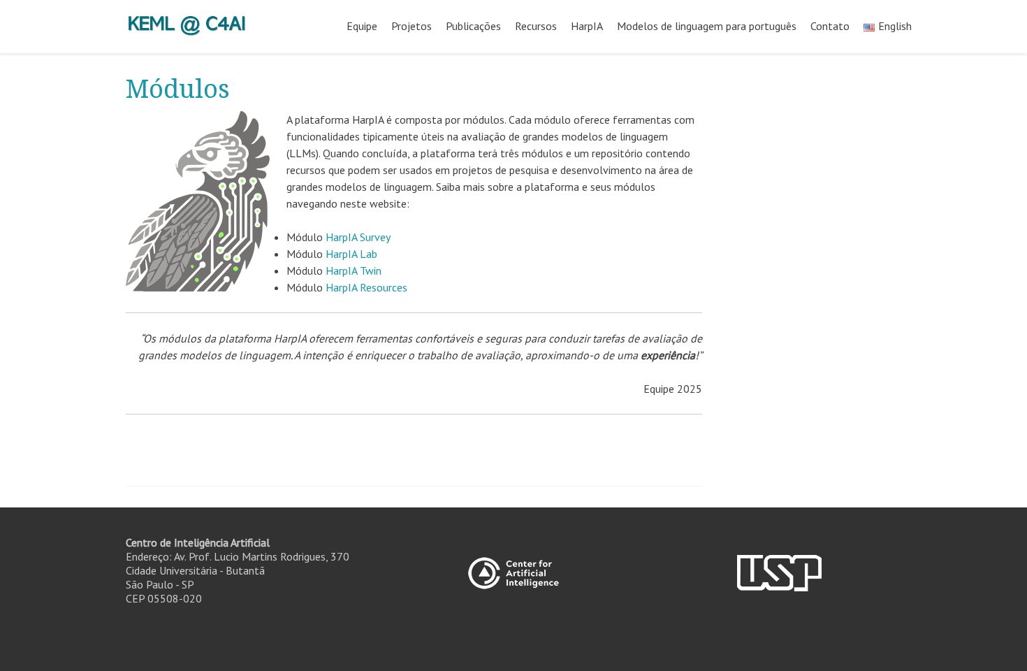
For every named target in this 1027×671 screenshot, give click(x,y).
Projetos (411, 26)
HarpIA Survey (358, 237)
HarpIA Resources (366, 287)
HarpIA (587, 26)
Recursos (536, 26)
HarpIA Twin (353, 270)
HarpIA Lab (351, 254)
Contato (830, 26)
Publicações (473, 26)
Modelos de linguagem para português (706, 26)
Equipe (362, 26)
